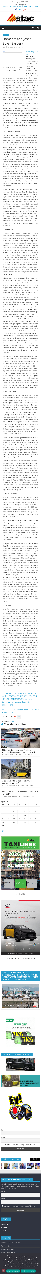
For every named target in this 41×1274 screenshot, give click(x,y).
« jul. (2, 831)
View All (35, 1159)
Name (3, 1130)
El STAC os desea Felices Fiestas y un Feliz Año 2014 (20, 792)
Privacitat (4, 1227)
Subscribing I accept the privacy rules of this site (19, 1145)
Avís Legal (4, 1224)
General (6, 35)
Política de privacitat (28, 1271)
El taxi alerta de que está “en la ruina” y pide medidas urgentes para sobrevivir (19, 751)
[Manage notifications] (3, 1270)
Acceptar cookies (13, 1271)
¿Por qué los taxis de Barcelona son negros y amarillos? (17, 782)
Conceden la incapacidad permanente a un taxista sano (20, 711)
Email (3, 1137)
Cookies (3, 1231)
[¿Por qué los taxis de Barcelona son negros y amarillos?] (16, 760)
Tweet (12, 721)
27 (19, 822)
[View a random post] (37, 28)
